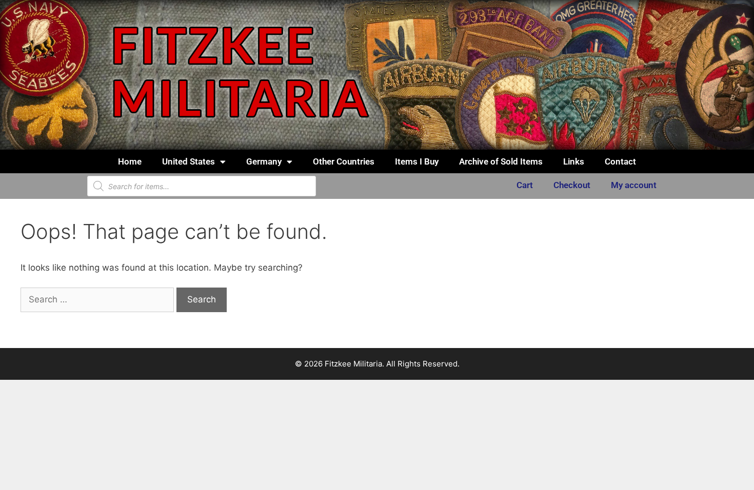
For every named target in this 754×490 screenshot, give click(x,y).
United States (188, 161)
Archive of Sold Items (501, 161)
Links (573, 161)
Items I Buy (417, 161)
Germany (264, 161)
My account (634, 185)
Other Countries (343, 161)
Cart (525, 185)
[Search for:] (98, 299)
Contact (620, 161)
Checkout (571, 185)
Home (130, 161)
